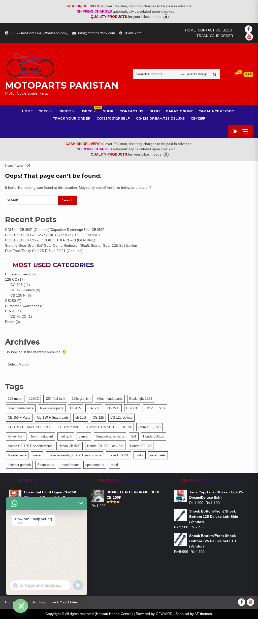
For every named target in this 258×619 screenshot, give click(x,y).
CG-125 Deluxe (121, 417)
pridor (140, 455)
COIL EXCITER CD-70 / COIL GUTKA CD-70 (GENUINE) (50, 240)
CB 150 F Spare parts (53, 417)
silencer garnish (19, 465)
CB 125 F (17, 295)
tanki (114, 465)
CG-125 (98, 417)
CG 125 (16, 285)
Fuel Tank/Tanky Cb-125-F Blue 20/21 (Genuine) (44, 251)
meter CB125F (118, 455)
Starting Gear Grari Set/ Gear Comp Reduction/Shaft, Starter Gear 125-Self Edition (71, 245)
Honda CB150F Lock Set (105, 446)
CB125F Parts (155, 408)
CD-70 (10, 311)
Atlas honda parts (110, 398)
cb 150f (80, 417)
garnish (84, 436)
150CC (89, 111)
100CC (65, 111)
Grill (134, 436)
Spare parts (45, 465)
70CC (44, 111)
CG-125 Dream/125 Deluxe (160, 118)
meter (37, 455)
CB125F (132, 408)
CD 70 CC (18, 316)
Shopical (182, 614)
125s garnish (81, 398)
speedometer (94, 465)
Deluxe (127, 427)
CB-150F (113, 408)
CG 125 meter (68, 427)
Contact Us (209, 30)
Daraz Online (179, 111)
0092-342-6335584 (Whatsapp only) (40, 33)
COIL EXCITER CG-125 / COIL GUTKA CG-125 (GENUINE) (52, 235)
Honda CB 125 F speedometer (30, 446)
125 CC (11, 279)
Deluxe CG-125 (149, 427)
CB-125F (198, 118)
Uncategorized (16, 274)
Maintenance (17, 455)
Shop (108, 111)
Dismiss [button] (166, 16)
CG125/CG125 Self (113, 118)
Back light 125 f (140, 398)
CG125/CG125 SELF (100, 427)
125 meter (15, 398)
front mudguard (42, 436)
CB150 (10, 301)
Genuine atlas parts (110, 436)
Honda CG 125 (140, 446)
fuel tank (65, 436)
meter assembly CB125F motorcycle (74, 455)
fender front (16, 436)
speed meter (70, 465)
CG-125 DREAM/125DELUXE (29, 427)
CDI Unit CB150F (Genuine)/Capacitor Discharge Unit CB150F (55, 230)
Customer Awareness (22, 306)
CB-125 (75, 408)
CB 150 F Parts (19, 417)
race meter (158, 455)
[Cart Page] (236, 74)
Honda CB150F (69, 446)
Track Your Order (215, 36)
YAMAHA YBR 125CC (216, 111)
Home (190, 30)
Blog (227, 30)
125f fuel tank (55, 398)
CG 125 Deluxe (22, 290)
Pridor (10, 322)
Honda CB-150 (153, 436)
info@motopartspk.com (96, 33)
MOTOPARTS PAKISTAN (61, 85)
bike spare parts (51, 408)
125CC (34, 398)
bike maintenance (21, 408)
